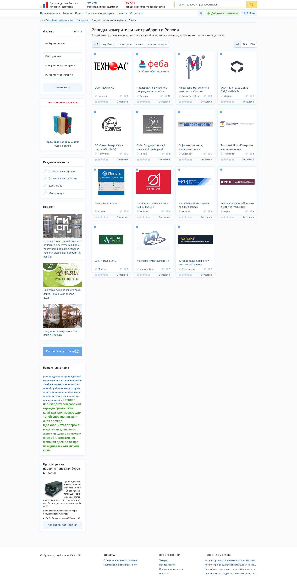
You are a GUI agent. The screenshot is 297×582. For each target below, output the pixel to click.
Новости (122, 13)
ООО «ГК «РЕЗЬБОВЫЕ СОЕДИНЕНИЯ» (234, 89)
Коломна (102, 96)
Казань (101, 211)
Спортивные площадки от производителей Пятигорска (231, 573)
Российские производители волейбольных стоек (231, 569)
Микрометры (56, 193)
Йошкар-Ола (146, 269)
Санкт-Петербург (191, 96)
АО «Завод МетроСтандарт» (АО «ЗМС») (109, 147)
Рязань (143, 153)
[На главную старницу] (41, 20)
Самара (144, 96)
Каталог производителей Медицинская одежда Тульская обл (62, 396)
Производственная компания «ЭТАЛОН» (153, 205)
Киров (227, 211)
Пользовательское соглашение (120, 560)
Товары (67, 13)
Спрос (79, 13)
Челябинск (103, 153)
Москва (228, 96)
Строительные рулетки (63, 178)
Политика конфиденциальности (120, 564)
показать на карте (157, 44)
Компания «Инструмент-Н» (153, 260)
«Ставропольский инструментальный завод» (194, 262)
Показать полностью (63, 525)
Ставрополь (188, 269)
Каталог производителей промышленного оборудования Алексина (231, 564)
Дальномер (55, 185)
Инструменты (83, 20)
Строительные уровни (62, 171)
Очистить (77, 31)
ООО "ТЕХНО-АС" (105, 87)
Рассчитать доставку (60, 351)
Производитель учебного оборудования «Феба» (152, 89)
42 (169, 96)
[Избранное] (200, 13)
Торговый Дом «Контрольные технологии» (237, 147)
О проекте (136, 13)
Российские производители (60, 20)
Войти (251, 13)
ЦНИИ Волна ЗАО (105, 260)
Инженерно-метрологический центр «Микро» (194, 89)
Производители (50, 13)
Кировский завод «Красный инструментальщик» (237, 205)
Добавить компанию (224, 13)
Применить (62, 87)
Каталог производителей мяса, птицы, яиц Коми (230, 560)
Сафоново (187, 153)
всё (96, 44)
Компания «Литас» (106, 203)
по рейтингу (108, 44)
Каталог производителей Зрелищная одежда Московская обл (62, 384)
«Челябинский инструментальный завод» (194, 205)
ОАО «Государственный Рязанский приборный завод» (151, 147)
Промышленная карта (100, 13)
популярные (125, 44)
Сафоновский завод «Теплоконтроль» (191, 147)
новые (139, 44)
